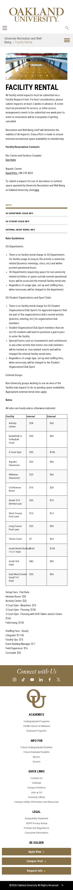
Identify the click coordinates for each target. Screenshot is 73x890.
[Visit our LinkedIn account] (41, 679)
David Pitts (11, 173)
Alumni (36, 756)
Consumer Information (36, 832)
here (36, 190)
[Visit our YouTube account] (32, 679)
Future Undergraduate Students (36, 747)
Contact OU (36, 778)
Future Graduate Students (37, 752)
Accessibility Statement (36, 818)
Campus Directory (36, 787)
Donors (36, 761)
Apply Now (34, 852)
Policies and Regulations (36, 828)
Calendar (36, 782)
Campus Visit (35, 861)
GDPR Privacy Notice (36, 823)
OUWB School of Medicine (36, 726)
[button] (67, 40)
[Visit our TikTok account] (23, 679)
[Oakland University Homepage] (36, 15)
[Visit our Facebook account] (49, 679)
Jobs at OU (36, 792)
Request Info (34, 871)
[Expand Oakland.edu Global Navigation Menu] (4, 28)
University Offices (36, 797)
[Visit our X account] (58, 679)
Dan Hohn (11, 160)
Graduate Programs (36, 730)
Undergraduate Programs (37, 721)
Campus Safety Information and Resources (36, 801)
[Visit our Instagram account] (14, 679)
